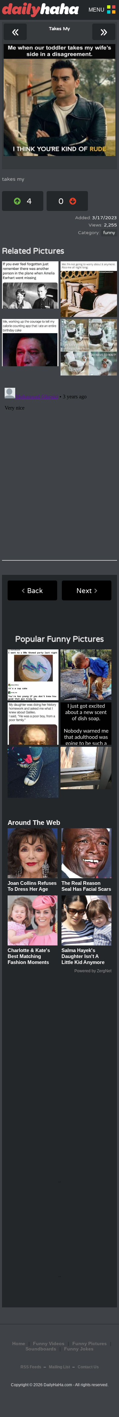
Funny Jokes (79, 1348)
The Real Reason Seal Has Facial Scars (86, 886)
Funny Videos (48, 1343)
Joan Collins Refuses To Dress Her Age (32, 886)
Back (35, 591)
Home (18, 1343)
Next (84, 591)
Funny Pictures (89, 1343)
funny (109, 232)
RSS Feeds (30, 1367)
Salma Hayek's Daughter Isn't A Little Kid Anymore (82, 956)
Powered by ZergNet (92, 971)
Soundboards (40, 1348)
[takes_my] (59, 100)
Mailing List (59, 1367)
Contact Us (88, 1367)
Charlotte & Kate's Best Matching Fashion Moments (29, 956)
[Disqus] (59, 468)
